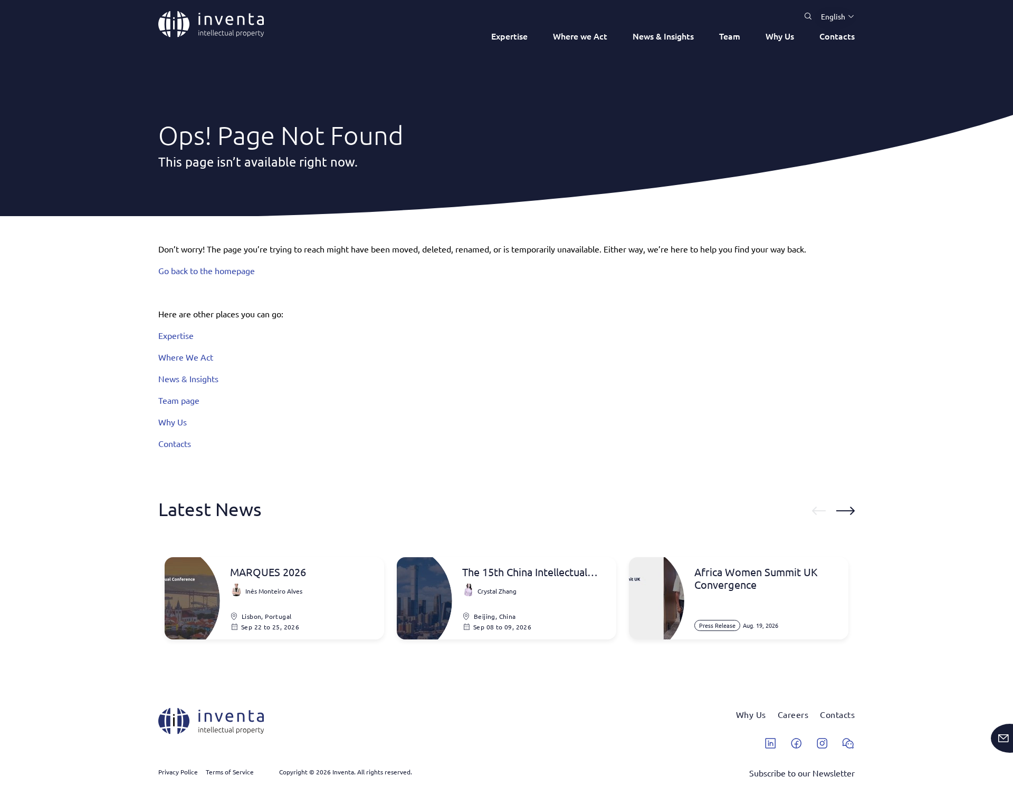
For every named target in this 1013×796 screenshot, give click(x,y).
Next (845, 510)
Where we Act (580, 36)
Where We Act (185, 357)
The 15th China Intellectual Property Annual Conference (529, 572)
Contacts (837, 36)
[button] (834, 16)
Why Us (780, 36)
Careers (793, 714)
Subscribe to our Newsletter (802, 773)
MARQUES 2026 (268, 572)
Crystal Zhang (497, 591)
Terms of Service (230, 772)
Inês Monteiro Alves (273, 591)
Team (729, 36)
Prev (819, 510)
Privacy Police (178, 772)
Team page (178, 400)
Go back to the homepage (206, 270)
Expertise (509, 36)
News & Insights (663, 36)
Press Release (717, 625)
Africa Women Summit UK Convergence (756, 578)
